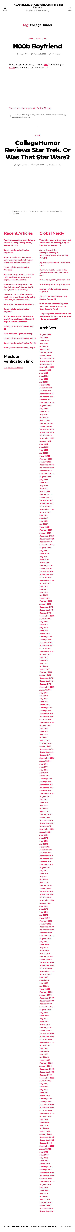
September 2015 (46, 722)
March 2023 (44, 456)
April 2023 (43, 453)
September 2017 (46, 651)
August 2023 (45, 441)
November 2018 (46, 610)
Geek (38, 38)
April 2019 (43, 595)
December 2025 (46, 358)
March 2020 (44, 563)
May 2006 (43, 1054)
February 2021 (45, 530)
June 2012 (43, 838)
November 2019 (46, 574)
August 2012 (44, 832)
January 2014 (45, 782)
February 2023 (45, 459)
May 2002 (43, 1193)
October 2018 (45, 613)
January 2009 (45, 959)
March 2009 (44, 953)
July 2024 (43, 409)
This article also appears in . (30, 108)
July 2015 (43, 728)
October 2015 (45, 719)
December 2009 (46, 927)
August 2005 (45, 1081)
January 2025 (45, 391)
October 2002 (45, 1179)
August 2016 (44, 690)
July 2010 (43, 906)
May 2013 (43, 805)
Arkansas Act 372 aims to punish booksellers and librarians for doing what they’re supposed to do (19, 297)
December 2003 (46, 1137)
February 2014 (45, 779)
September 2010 (46, 900)
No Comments (55, 165)
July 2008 (43, 977)
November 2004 (46, 1107)
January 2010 (45, 924)
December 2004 (46, 1104)
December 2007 (46, 998)
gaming (37, 115)
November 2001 (46, 1211)
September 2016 (46, 687)
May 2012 (43, 841)
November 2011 (46, 859)
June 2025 (44, 376)
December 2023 (46, 429)
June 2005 (44, 1087)
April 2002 (43, 1196)
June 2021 (43, 518)
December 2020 (46, 536)
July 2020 (43, 551)
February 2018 (45, 637)
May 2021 (43, 521)
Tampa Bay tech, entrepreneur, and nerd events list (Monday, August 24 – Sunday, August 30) (55, 242)
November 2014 (46, 752)
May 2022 (43, 486)
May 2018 (43, 628)
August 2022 (45, 477)
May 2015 (43, 734)
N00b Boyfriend (37, 46)
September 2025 (46, 367)
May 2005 (43, 1090)
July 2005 (43, 1084)
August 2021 (44, 512)
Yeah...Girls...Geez (23, 117)
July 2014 (43, 764)
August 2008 (45, 974)
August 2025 (45, 370)
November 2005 (46, 1072)
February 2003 (45, 1167)
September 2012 (46, 829)
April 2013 (43, 808)
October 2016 (45, 684)
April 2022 (43, 488)
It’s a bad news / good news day (18, 334)
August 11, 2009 (40, 54)
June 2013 (43, 802)
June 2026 (44, 340)
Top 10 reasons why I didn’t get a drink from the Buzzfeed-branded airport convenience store (19, 319)
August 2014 (44, 761)
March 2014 (44, 776)
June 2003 (44, 1155)
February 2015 (45, 743)
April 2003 (43, 1161)
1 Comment (56, 54)
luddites (48, 115)
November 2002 (46, 1176)
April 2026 (43, 346)
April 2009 (43, 950)
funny (31, 38)
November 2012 (46, 823)
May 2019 (43, 592)
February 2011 (45, 885)
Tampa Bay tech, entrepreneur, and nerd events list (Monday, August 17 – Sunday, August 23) (55, 316)
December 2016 (46, 678)
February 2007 (45, 1027)
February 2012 (45, 850)
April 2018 (43, 631)
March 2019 (44, 598)
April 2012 (43, 844)
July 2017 (43, 657)
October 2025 (45, 364)
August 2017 (44, 654)
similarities (51, 211)
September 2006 (46, 1042)
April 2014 (43, 773)
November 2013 (46, 788)
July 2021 (43, 515)
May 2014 (43, 770)
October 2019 (45, 577)
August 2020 (45, 548)
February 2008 (46, 992)
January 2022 (45, 497)
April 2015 (43, 737)
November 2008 (46, 965)
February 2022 (45, 494)
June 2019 (43, 589)
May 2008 (43, 983)
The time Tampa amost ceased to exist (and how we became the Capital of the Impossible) (19, 277)
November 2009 (46, 930)
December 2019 (46, 571)
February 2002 (45, 1202)
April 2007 (43, 1022)
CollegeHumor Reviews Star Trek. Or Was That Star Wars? (37, 150)
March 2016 (44, 705)
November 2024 (46, 397)
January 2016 (45, 711)
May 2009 (43, 948)
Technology (61, 115)
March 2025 (44, 385)
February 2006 (45, 1063)
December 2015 (46, 714)
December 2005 (46, 1069)
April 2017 (43, 666)
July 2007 (43, 1013)
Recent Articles (18, 233)
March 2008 (44, 989)
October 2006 (45, 1039)
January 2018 (45, 640)
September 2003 (46, 1146)
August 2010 (44, 903)
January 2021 (45, 533)
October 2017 (45, 648)
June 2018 (43, 625)
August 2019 (44, 583)
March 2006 (44, 1060)
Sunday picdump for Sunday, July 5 (19, 347)
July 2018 (43, 622)
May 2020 (43, 557)
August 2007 (45, 1010)
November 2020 (46, 539)
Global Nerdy (51, 233)
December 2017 (46, 642)
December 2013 (46, 785)
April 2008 (44, 986)
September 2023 (46, 438)
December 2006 (46, 1033)
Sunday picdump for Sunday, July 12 (20, 343)
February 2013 (45, 814)
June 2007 (44, 1016)
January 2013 (45, 817)
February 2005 (45, 1099)
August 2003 (45, 1149)
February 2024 (45, 423)
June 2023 (44, 447)
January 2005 (45, 1102)
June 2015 (43, 731)
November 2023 (46, 432)
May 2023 (43, 450)
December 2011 (46, 856)
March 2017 (44, 669)
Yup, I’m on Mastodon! (13, 368)
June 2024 (44, 411)
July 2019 (43, 586)
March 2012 (44, 847)
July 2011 (43, 871)
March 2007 (44, 1025)
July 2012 (43, 835)
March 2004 (44, 1131)
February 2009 (45, 956)
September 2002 (46, 1181)
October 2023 (45, 435)
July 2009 (43, 942)
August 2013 (44, 796)
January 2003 (45, 1170)
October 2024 (45, 400)
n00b (12, 67)
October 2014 (45, 755)
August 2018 (44, 619)
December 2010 (46, 891)
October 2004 (45, 1110)
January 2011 (45, 888)
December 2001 (46, 1208)
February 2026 (45, 352)
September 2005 (46, 1078)
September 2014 (46, 758)
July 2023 (43, 444)
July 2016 (43, 693)
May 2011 (43, 876)
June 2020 (44, 554)
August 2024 (45, 406)
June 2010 (43, 909)
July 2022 (43, 480)
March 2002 (44, 1199)
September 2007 (46, 1007)
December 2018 (46, 607)
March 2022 (44, 491)
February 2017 (45, 672)
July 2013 (43, 799)
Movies (31, 211)
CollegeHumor (21, 115)
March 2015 (44, 740)
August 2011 (44, 868)
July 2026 (43, 337)
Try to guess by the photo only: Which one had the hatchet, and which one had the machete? (18, 260)
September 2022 (46, 474)
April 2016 (43, 702)
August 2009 (45, 939)
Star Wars (16, 214)
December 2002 (46, 1173)
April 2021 (43, 524)
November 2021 (46, 503)
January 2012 (45, 853)
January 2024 (45, 426)
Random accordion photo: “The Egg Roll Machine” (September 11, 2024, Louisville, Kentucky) (18, 287)
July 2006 (43, 1048)
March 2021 (44, 527)
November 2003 (46, 1140)
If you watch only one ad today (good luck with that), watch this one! (53, 272)
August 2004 (45, 1116)
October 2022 (45, 471)
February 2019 (45, 601)
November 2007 (46, 1001)
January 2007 (45, 1030)
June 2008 (44, 980)
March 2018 (44, 634)
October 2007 (45, 1004)
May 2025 (43, 379)
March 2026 (44, 349)
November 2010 (46, 894)
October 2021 (45, 506)
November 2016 (46, 681)
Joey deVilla (24, 54)
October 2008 (45, 968)
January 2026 (45, 355)
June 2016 (43, 696)
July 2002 (43, 1187)
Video (14, 117)
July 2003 (43, 1152)
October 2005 (45, 1075)
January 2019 (45, 604)
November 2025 (46, 361)
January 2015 (45, 746)
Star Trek (59, 211)
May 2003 (43, 1158)
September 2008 (46, 971)
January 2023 (45, 462)
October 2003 (45, 1143)
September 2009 (46, 936)
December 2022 (46, 465)
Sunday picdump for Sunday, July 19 (20, 338)
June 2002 (44, 1190)
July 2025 (43, 373)
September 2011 (46, 865)
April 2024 (43, 417)
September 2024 (46, 403)
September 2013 (46, 794)
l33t (46, 64)
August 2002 (45, 1184)
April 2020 (43, 560)
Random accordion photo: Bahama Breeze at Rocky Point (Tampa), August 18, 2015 (19, 242)
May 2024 (43, 414)
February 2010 (45, 921)
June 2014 (43, 767)
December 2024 (46, 394)
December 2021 (46, 500)
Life (44, 38)
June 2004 (44, 1122)
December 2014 (46, 749)
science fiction (40, 211)
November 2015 (46, 717)
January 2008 (45, 995)
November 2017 (46, 645)
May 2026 (43, 343)
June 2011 (43, 873)
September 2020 (46, 545)
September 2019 (46, 580)
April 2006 (43, 1057)
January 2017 (45, 675)
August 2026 (45, 334)
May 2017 (43, 663)
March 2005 (44, 1096)
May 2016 (43, 699)
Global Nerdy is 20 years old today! (54, 280)
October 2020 (45, 542)
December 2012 (46, 820)
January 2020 (45, 568)
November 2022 (46, 468)
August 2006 (45, 1045)
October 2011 (45, 862)
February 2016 (45, 708)
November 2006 (46, 1036)
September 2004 (46, 1113)
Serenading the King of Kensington (19, 304)
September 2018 (46, 616)
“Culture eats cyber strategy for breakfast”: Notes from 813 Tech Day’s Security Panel (53, 306)
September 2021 (46, 509)
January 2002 (45, 1205)
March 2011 (44, 882)
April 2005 (43, 1093)
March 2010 (44, 918)
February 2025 (45, 388)
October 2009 (45, 933)
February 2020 (45, 565)
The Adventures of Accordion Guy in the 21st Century (37, 6)
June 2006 (44, 1051)
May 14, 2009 (39, 165)
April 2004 (44, 1128)
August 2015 (44, 725)
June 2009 (44, 945)
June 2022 (44, 483)
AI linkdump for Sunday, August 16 (54, 284)
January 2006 (45, 1066)
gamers (31, 115)
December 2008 (46, 962)
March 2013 (44, 811)
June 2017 (43, 660)
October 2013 (45, 791)
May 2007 (43, 1019)
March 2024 (44, 420)
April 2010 (43, 915)
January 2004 (45, 1134)
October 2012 (45, 826)
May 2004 (43, 1125)
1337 (13, 115)
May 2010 (43, 912)
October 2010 (45, 897)
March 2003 (44, 1164)
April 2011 (43, 879)
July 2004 (43, 1119)
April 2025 (43, 382)
